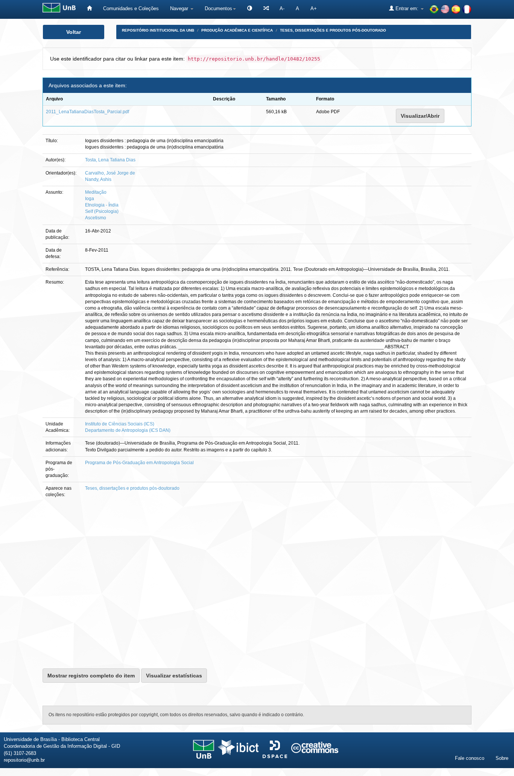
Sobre (502, 758)
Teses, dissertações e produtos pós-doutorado (333, 30)
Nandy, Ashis (98, 179)
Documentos (218, 8)
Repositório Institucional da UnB (158, 30)
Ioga (89, 198)
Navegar (180, 8)
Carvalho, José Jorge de (110, 173)
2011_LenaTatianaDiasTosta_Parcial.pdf (87, 111)
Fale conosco (469, 758)
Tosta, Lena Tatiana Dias (110, 159)
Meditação (95, 192)
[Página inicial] (89, 8)
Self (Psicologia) (102, 211)
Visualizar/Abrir (420, 116)
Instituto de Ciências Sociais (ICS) (119, 424)
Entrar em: (407, 8)
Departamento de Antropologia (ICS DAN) (127, 430)
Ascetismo (95, 217)
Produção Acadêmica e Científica (237, 30)
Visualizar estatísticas (174, 676)
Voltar (73, 32)
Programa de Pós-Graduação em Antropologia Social (139, 462)
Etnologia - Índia (102, 205)
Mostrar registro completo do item (91, 676)
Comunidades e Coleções (131, 8)
